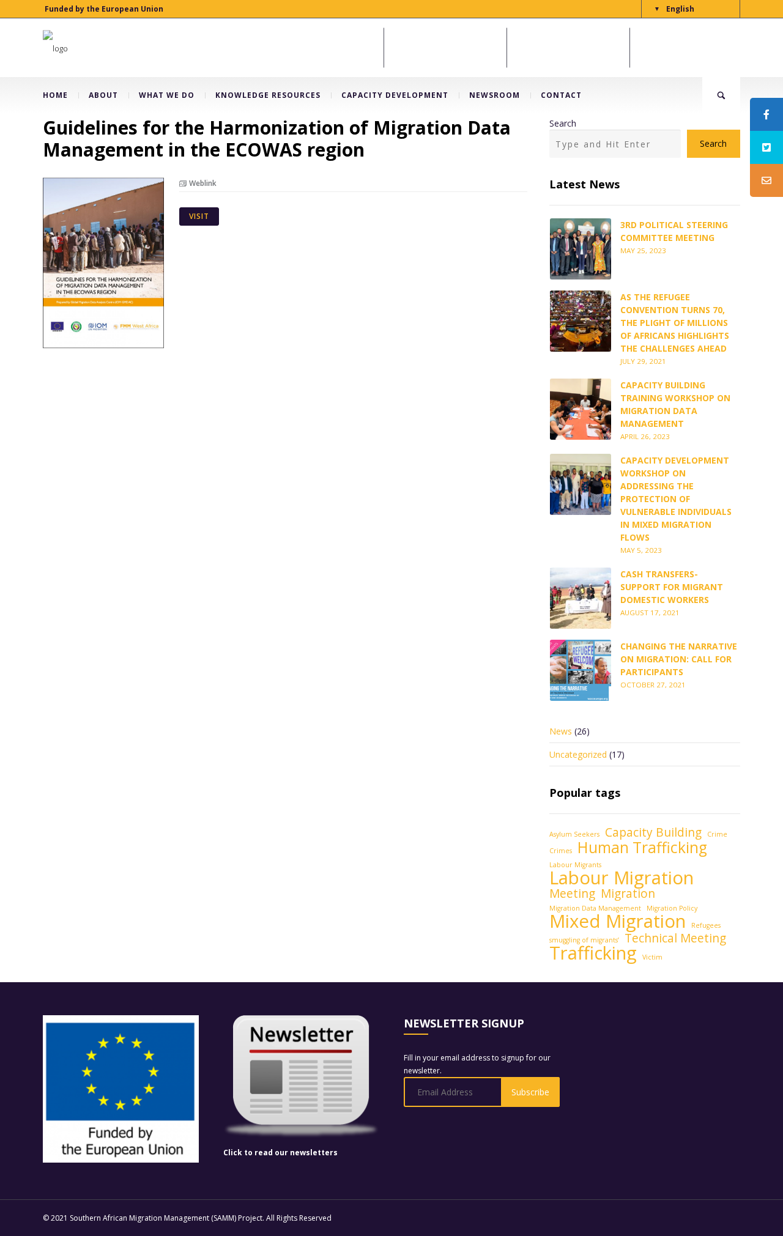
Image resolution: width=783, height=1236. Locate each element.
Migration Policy (672, 908)
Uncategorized (578, 754)
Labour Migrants (575, 864)
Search (562, 123)
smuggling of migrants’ (584, 940)
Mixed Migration (617, 921)
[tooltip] (766, 114)
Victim (652, 957)
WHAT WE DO (167, 95)
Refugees (706, 925)
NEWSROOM (494, 95)
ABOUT (103, 95)
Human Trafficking (642, 847)
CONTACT (561, 95)
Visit (199, 216)
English (680, 9)
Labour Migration (621, 877)
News (560, 731)
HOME (55, 95)
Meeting (572, 893)
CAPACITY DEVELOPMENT (394, 95)
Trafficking (593, 953)
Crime (717, 834)
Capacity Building (653, 832)
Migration (628, 893)
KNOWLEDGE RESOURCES (268, 95)
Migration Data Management (595, 908)
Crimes (560, 850)
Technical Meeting (675, 938)
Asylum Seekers (574, 834)
